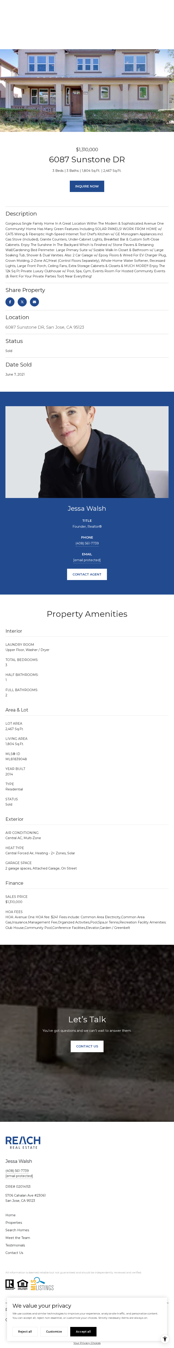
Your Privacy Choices (87, 1343)
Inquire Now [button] (87, 186)
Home (10, 1215)
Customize (54, 1331)
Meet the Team (17, 1238)
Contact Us (14, 1253)
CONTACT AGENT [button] (87, 574)
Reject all (25, 1331)
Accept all (83, 1331)
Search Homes (17, 1230)
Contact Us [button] (87, 1046)
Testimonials (15, 1245)
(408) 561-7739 (87, 543)
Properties (13, 1223)
